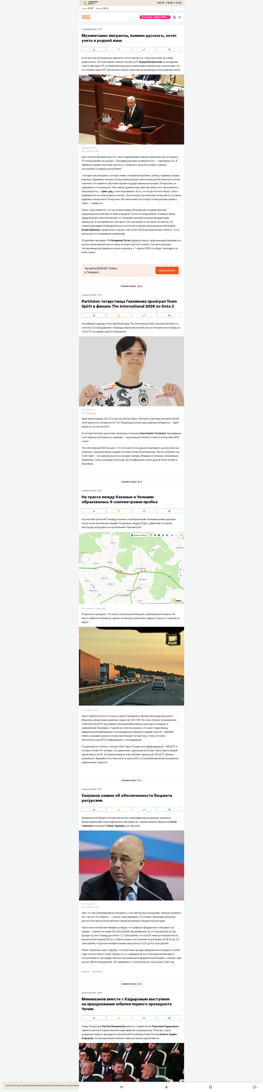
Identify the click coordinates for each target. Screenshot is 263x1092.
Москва (99, 8)
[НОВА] (154, 17)
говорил (112, 950)
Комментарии (131, 286)
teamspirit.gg (91, 413)
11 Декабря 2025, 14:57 (92, 29)
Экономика (97, 972)
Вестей (135, 825)
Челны (85, 8)
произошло (147, 754)
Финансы (86, 972)
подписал (136, 240)
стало (92, 209)
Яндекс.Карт (140, 523)
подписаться (167, 270)
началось (127, 248)
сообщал (122, 927)
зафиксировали (154, 746)
